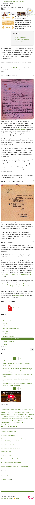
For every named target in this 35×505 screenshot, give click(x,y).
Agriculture (15, 409)
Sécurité (20, 422)
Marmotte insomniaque (8, 336)
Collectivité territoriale (16, 412)
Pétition (10, 420)
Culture (23, 412)
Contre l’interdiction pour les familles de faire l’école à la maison (17, 375)
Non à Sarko (31, 418)
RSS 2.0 (17, 498)
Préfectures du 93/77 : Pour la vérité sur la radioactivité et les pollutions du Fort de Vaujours (17, 384)
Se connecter (10, 498)
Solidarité (28, 422)
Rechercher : (4, 346)
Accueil (5, 1)
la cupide (19, 41)
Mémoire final (16, 308)
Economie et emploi (6, 414)
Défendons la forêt (7, 361)
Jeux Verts (5, 331)
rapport (12, 68)
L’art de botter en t (6, 451)
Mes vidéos (21, 418)
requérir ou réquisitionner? (8, 455)
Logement (17, 418)
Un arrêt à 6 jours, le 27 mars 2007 (10, 459)
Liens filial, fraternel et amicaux (11, 328)
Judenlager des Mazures (7, 476)
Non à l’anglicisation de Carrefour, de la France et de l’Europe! (16, 380)
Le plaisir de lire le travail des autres (10, 448)
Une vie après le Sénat (8, 341)
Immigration (3, 418)
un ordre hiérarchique (20, 37)
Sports (6, 424)
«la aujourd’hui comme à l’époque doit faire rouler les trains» (16, 274)
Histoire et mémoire (25, 416)
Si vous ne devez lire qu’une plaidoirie (11, 462)
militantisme (3, 409)
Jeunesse (13, 418)
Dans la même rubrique (9, 426)
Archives (5, 326)
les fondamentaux (9, 409)
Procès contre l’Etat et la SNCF (16, 1)
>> (32, 349)
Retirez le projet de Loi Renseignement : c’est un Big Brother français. (16, 364)
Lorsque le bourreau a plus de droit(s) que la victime (14, 466)
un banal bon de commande (22, 39)
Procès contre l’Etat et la (11, 339)
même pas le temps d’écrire (8, 444)
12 (20, 358)
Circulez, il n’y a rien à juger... (9, 431)
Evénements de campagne (12, 416)
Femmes (18, 416)
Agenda (5, 344)
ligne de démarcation (21, 129)
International (8, 418)
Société (24, 422)
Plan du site (3, 498)
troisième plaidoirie (18, 295)
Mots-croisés (26, 418)
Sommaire (3, 424)
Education (14, 414)
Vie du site (5, 333)
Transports (10, 424)
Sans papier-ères (13, 422)
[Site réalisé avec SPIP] (31, 497)
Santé (17, 422)
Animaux (19, 409)
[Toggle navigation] (31, 3)
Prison (16, 420)
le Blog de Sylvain (6, 479)
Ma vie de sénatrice (7, 321)
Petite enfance (6, 420)
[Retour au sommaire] (33, 75)
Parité (2, 420)
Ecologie (28, 412)
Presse (13, 420)
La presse (5, 323)
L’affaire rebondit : (8, 435)
